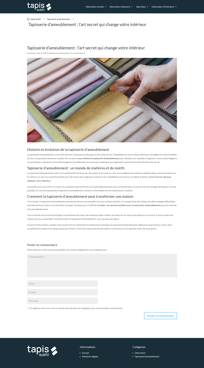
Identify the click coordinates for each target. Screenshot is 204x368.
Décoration (140, 352)
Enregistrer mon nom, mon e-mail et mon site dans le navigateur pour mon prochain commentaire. (76, 308)
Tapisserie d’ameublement (147, 356)
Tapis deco (141, 6)
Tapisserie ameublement (58, 19)
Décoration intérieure (119, 6)
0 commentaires (78, 53)
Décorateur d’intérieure (163, 6)
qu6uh (33, 53)
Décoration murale (95, 6)
